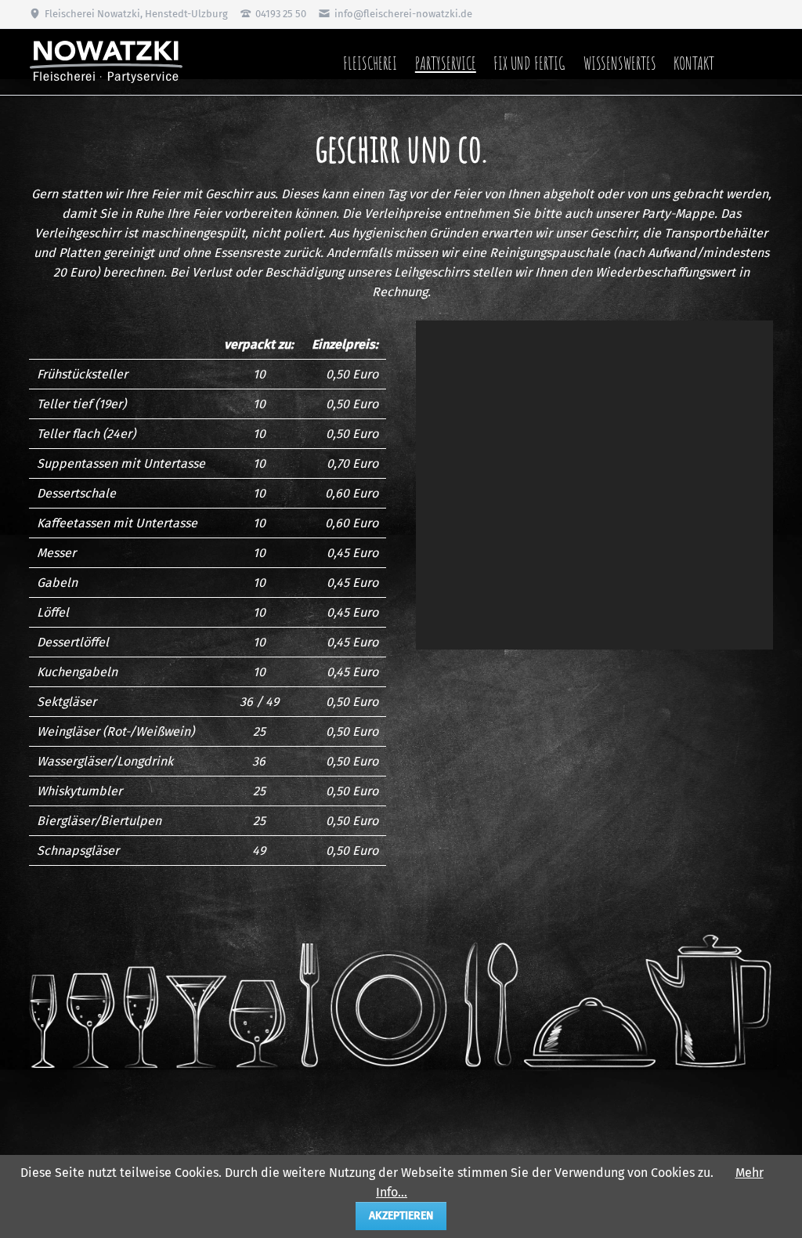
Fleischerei (370, 63)
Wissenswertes (619, 63)
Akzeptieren (401, 1215)
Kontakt (694, 63)
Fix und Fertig (529, 63)
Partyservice (445, 63)
